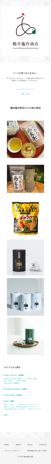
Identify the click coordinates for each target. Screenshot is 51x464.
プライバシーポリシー (12, 451)
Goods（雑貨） (10, 401)
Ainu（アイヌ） (10, 404)
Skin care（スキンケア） (28, 404)
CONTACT (43, 445)
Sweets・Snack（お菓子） (14, 379)
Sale (6, 415)
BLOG (30, 445)
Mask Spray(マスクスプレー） (28, 407)
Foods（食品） (32, 379)
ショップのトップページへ (25, 89)
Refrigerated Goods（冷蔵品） (16, 389)
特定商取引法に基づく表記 (37, 451)
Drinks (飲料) (21, 381)
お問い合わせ (25, 94)
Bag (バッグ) (9, 407)
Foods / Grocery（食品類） (14, 375)
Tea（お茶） (8, 381)
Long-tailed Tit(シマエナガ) (14, 409)
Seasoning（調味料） (12, 383)
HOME (6, 445)
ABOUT (18, 445)
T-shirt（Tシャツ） (35, 409)
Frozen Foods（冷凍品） (13, 395)
